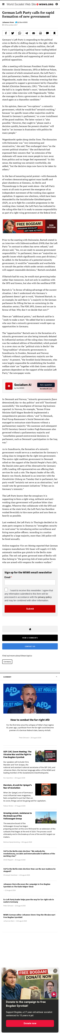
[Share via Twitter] (12, 33)
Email (7, 577)
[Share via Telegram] (26, 33)
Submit (30, 609)
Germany (7, 662)
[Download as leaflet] (40, 33)
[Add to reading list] (54, 33)
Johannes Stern (8, 22)
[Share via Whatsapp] (19, 33)
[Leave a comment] (47, 33)
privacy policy (45, 597)
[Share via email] (33, 33)
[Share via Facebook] (5, 33)
